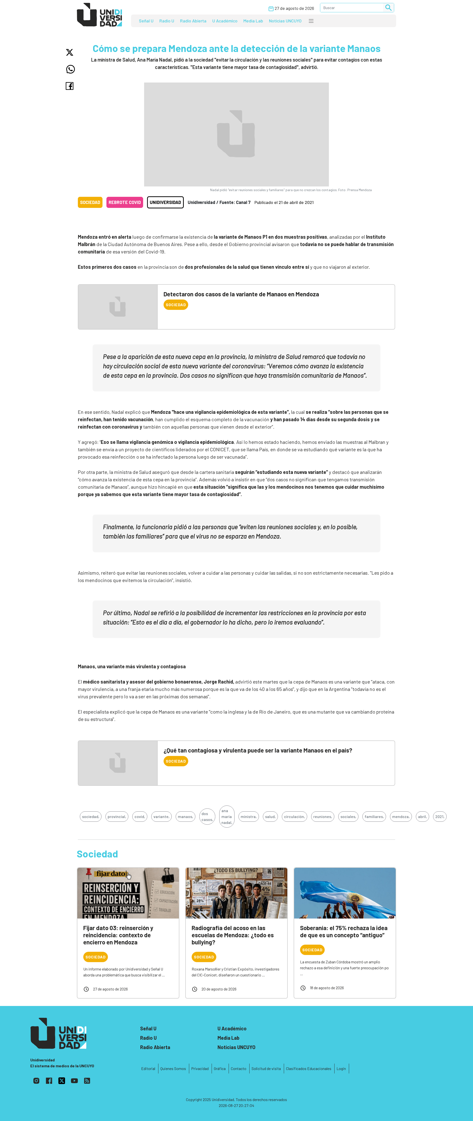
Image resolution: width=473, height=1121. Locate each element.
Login (341, 1068)
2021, (439, 816)
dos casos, (207, 816)
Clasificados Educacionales (308, 1068)
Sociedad (90, 202)
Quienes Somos (173, 1068)
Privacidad (200, 1068)
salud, (270, 816)
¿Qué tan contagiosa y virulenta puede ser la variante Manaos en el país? (258, 750)
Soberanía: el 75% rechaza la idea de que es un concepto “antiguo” (344, 931)
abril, (422, 816)
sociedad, (90, 816)
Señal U (146, 20)
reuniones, (322, 816)
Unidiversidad (165, 202)
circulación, (294, 816)
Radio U (166, 20)
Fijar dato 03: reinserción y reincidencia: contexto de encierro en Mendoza (118, 935)
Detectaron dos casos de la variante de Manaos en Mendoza (241, 294)
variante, (161, 816)
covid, (140, 816)
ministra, (249, 816)
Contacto (238, 1068)
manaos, (185, 816)
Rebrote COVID (125, 202)
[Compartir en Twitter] (71, 52)
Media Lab (253, 20)
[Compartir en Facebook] (71, 86)
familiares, (374, 816)
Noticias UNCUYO (285, 20)
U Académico (224, 20)
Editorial (148, 1068)
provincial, (117, 816)
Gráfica (220, 1068)
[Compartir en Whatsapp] (71, 69)
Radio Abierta (193, 20)
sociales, (348, 816)
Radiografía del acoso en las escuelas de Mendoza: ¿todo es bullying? (233, 935)
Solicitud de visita (266, 1068)
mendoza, (401, 816)
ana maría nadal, (226, 816)
